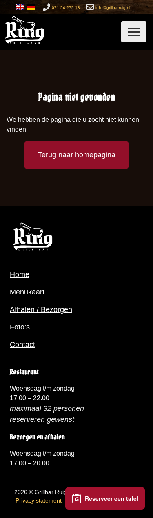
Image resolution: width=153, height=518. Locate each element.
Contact (22, 344)
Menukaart (27, 292)
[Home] (24, 44)
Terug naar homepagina (76, 155)
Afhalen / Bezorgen (41, 309)
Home (19, 274)
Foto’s (20, 327)
